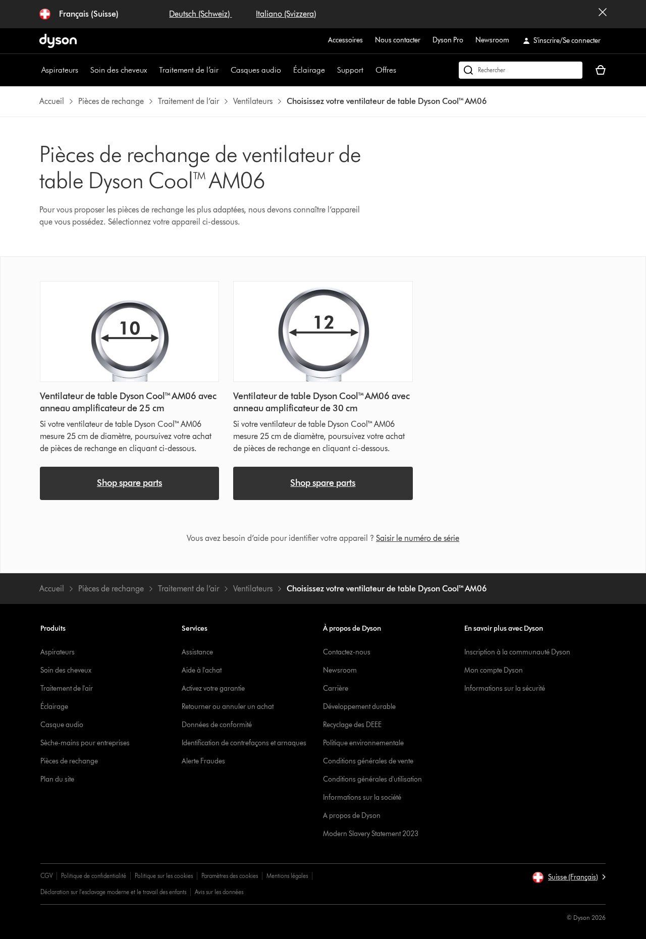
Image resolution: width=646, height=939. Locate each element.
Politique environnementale (363, 743)
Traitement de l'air (66, 688)
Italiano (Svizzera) (286, 14)
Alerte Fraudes (203, 761)
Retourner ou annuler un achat (228, 706)
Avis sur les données (219, 892)
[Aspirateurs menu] (83, 70)
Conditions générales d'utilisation (372, 779)
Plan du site (57, 779)
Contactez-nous (346, 652)
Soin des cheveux (118, 70)
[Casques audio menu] (286, 70)
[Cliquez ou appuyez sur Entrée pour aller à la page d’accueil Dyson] (58, 41)
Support (350, 70)
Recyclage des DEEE (352, 725)
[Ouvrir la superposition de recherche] (520, 70)
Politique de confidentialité (93, 875)
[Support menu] (368, 70)
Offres (385, 70)
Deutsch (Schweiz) (200, 14)
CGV (46, 875)
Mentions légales (287, 875)
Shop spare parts (129, 482)
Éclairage (309, 70)
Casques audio (256, 70)
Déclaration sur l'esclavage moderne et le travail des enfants (113, 892)
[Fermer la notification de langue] (603, 14)
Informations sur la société (362, 797)
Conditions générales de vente (368, 761)
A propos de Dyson (352, 815)
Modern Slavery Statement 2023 (370, 834)
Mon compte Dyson (493, 670)
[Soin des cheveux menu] (152, 70)
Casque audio (61, 725)
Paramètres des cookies (229, 875)
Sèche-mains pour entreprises (85, 743)
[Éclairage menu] (330, 70)
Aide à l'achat (202, 670)
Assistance (197, 652)
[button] (569, 877)
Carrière (335, 688)
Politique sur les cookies (164, 875)
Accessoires (345, 40)
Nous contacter (397, 40)
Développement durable (359, 706)
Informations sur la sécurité (504, 688)
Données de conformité (217, 725)
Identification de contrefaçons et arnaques (244, 743)
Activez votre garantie (213, 688)
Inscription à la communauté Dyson (517, 652)
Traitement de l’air (189, 70)
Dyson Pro (448, 40)
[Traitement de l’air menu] (224, 70)
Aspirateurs (59, 70)
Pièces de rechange (69, 761)
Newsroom (492, 40)
